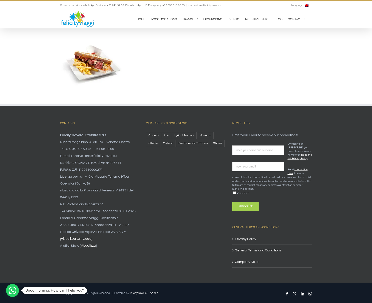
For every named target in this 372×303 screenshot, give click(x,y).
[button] (12, 290)
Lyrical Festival (184, 135)
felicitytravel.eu (139, 293)
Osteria (168, 143)
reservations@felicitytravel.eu (205, 5)
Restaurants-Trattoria (193, 143)
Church (154, 135)
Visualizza (88, 245)
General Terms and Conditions (258, 250)
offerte (153, 143)
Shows (217, 143)
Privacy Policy (245, 239)
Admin (154, 293)
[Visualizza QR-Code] (76, 238)
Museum (205, 135)
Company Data (247, 262)
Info (166, 135)
